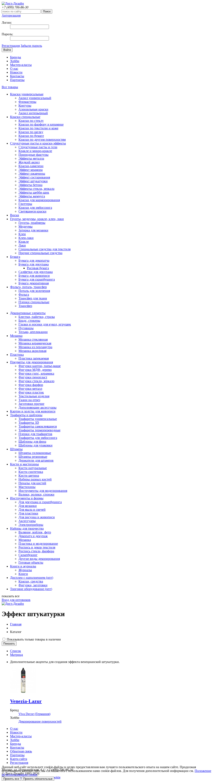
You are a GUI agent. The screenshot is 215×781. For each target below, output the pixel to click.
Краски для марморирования (39, 200)
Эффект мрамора (30, 170)
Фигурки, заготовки (32, 585)
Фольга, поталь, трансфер (28, 287)
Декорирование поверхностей (40, 721)
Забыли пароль (31, 45)
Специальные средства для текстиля (44, 249)
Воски (14, 215)
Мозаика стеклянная (33, 339)
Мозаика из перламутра (35, 347)
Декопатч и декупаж (33, 536)
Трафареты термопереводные (39, 430)
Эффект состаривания (34, 177)
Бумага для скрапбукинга (36, 279)
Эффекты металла (31, 158)
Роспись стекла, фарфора (36, 551)
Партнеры (17, 80)
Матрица (16, 654)
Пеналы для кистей (32, 483)
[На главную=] (13, 3)
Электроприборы (30, 524)
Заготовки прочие (31, 404)
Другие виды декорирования (39, 558)
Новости (16, 72)
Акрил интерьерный (33, 113)
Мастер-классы (21, 65)
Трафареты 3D (28, 422)
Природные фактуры (33, 154)
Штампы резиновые (32, 456)
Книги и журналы (23, 566)
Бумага (15, 257)
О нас (14, 68)
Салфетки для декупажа (35, 272)
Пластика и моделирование (38, 543)
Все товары (10, 87)
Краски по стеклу (31, 120)
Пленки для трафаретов (35, 434)
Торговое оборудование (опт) (31, 589)
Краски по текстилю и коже (38, 128)
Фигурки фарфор (30, 385)
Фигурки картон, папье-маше (39, 366)
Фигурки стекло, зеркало (36, 381)
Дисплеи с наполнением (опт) (31, 577)
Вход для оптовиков (16, 600)
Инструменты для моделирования (42, 490)
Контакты (17, 76)
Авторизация (11, 15)
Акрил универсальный (34, 98)
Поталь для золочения (34, 291)
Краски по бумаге (31, 136)
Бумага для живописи (34, 275)
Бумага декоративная (33, 283)
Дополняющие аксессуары (37, 407)
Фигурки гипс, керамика (36, 373)
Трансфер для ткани (32, 298)
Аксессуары (27, 521)
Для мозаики (27, 506)
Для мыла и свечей (32, 509)
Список (15, 651)
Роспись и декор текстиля (36, 547)
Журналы (25, 570)
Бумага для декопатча (33, 260)
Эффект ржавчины (31, 173)
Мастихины (26, 487)
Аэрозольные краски (33, 109)
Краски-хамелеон (30, 166)
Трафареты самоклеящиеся (37, 426)
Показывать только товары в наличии (33, 639)
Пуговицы (26, 328)
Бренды (15, 57)
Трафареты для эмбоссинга (37, 438)
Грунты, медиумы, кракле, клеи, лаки (37, 219)
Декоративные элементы (28, 313)
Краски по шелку (30, 132)
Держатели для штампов (36, 460)
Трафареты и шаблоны (26, 415)
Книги (23, 574)
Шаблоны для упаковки (35, 445)
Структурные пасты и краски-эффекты (38, 143)
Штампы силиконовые (34, 453)
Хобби (14, 61)
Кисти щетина (28, 475)
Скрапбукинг (28, 555)
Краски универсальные (26, 94)
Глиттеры (25, 204)
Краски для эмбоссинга (35, 207)
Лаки (22, 245)
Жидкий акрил (29, 162)
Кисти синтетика (30, 472)
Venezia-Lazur (26, 701)
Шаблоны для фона (32, 441)
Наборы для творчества (27, 528)
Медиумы (25, 226)
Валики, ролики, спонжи (36, 494)
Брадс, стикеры (29, 320)
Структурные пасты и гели (37, 147)
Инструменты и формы (26, 498)
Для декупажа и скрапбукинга (40, 502)
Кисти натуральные (32, 468)
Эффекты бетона (30, 185)
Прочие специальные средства (40, 253)
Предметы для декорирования (31, 362)
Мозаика (16, 335)
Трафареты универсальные (37, 419)
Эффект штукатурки (33, 181)
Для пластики (28, 513)
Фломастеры (27, 102)
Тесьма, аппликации (33, 332)
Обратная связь (21, 751)
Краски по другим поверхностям (42, 139)
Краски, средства (30, 581)
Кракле (23, 241)
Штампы (16, 449)
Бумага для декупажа (33, 264)
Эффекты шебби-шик (33, 192)
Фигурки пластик (31, 392)
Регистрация (11, 45)
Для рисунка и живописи (36, 517)
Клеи (22, 234)
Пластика (17, 354)
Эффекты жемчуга (31, 196)
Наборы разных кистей (35, 479)
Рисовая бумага (38, 268)
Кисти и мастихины (24, 464)
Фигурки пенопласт (32, 377)
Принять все (11, 778)
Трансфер (25, 306)
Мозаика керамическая (34, 343)
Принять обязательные (37, 778)
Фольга (23, 294)
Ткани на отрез (29, 400)
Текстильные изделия (33, 396)
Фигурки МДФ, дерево (35, 369)
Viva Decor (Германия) (34, 714)
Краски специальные (25, 117)
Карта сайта (18, 759)
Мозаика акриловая (32, 351)
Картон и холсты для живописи (32, 411)
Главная (15, 624)
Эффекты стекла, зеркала (36, 188)
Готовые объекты (30, 562)
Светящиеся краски (32, 211)
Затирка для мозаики (33, 230)
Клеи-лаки (26, 238)
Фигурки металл (30, 388)
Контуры (24, 105)
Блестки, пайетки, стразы (36, 317)
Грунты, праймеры (31, 222)
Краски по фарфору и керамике (41, 124)
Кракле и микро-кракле (35, 151)
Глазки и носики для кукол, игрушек (44, 324)
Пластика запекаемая (33, 358)
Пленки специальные (33, 302)
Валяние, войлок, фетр (34, 532)
